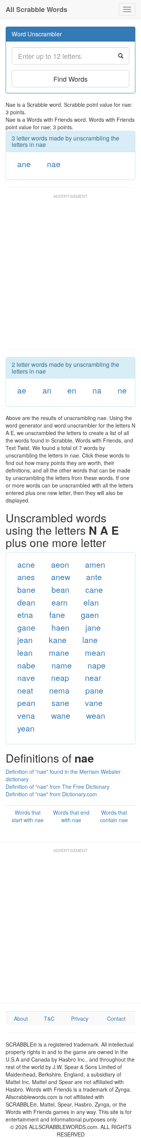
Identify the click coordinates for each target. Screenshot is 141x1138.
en (71, 390)
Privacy (79, 1018)
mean (95, 652)
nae (54, 163)
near (93, 677)
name (62, 665)
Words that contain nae (114, 816)
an (47, 390)
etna (25, 614)
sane (60, 702)
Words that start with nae (28, 816)
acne (26, 564)
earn (60, 602)
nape (97, 665)
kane (58, 639)
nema (59, 690)
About (21, 1018)
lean (25, 652)
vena (26, 715)
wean (95, 715)
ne (122, 390)
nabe (26, 665)
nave (26, 677)
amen (95, 564)
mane (59, 652)
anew (60, 576)
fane (57, 614)
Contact (116, 1018)
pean (26, 702)
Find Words (70, 79)
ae (21, 390)
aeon (60, 564)
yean (26, 728)
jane (93, 627)
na (97, 390)
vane (94, 702)
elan (91, 602)
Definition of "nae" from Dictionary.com (51, 794)
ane (24, 163)
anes (26, 576)
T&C (49, 1018)
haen (61, 627)
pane (94, 690)
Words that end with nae (71, 816)
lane (90, 639)
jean (25, 639)
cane (94, 589)
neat (25, 690)
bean (61, 589)
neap (60, 677)
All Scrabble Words (36, 9)
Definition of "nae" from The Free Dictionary (57, 786)
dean (26, 602)
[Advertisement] (70, 275)
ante (94, 576)
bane (26, 589)
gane (26, 627)
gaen (90, 614)
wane (60, 715)
